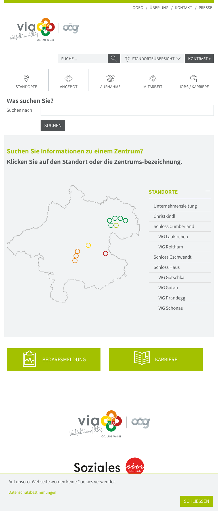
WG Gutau (168, 287)
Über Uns (159, 7)
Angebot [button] (68, 86)
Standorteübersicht (153, 58)
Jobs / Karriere (194, 86)
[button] (180, 191)
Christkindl (164, 216)
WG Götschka (171, 277)
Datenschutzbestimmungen (32, 492)
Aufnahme (110, 86)
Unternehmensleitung (175, 206)
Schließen (196, 501)
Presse (205, 7)
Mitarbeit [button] (152, 86)
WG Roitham (170, 247)
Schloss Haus (167, 267)
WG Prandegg (171, 298)
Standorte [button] (26, 86)
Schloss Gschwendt (173, 257)
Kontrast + (199, 58)
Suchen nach (19, 110)
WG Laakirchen (173, 236)
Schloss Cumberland (174, 226)
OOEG (138, 7)
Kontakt (183, 7)
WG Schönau (170, 308)
